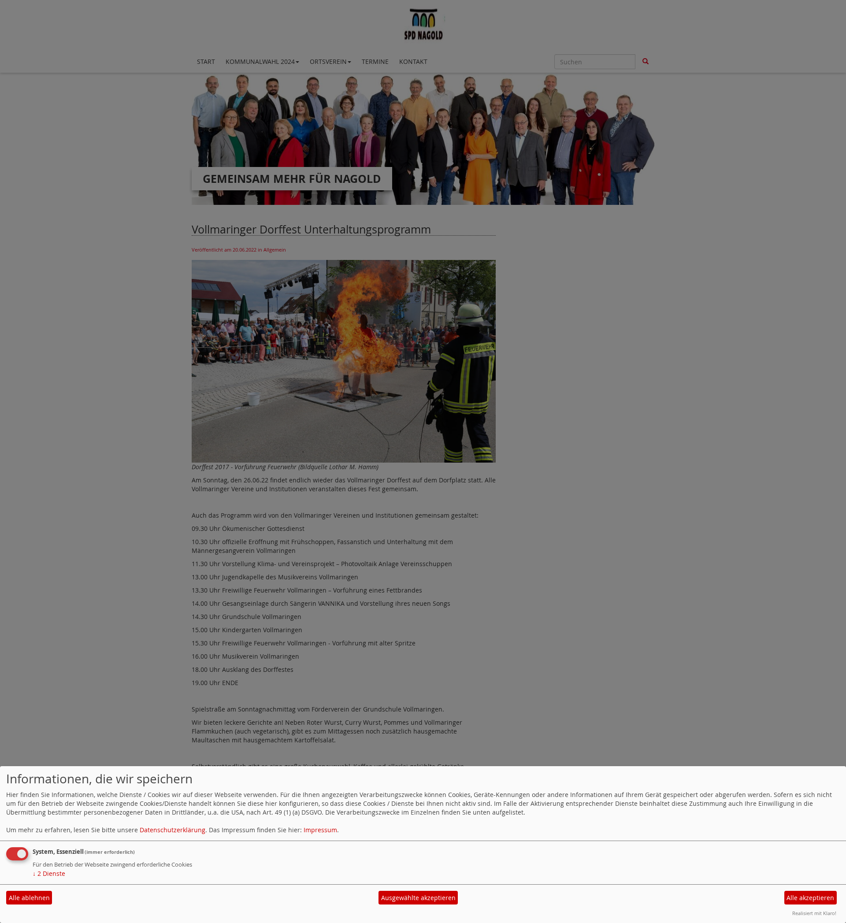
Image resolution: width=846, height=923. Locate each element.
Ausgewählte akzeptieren (418, 897)
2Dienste (49, 873)
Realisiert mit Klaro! (814, 913)
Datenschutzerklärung (172, 830)
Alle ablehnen (29, 897)
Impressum (320, 830)
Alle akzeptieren (810, 897)
